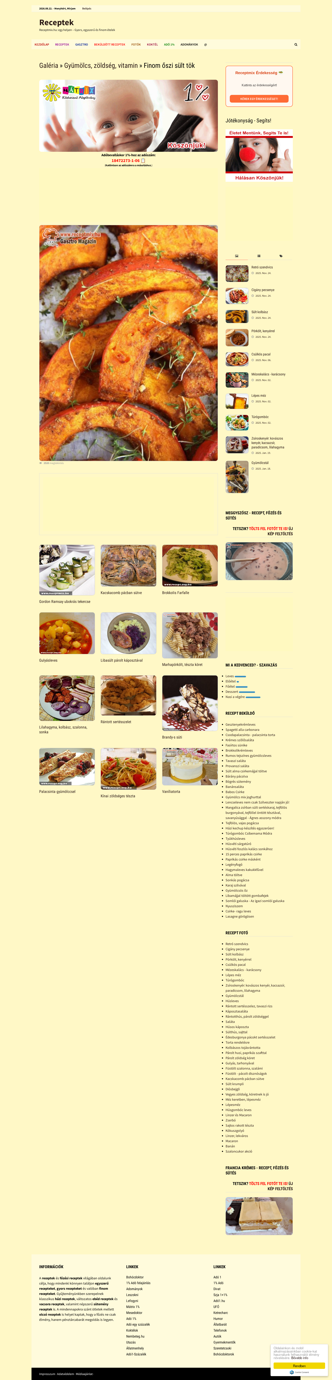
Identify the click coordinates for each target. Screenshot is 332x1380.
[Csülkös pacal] (237, 355)
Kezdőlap (42, 44)
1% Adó (218, 1283)
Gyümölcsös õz (237, 890)
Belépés (86, 8)
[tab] (237, 256)
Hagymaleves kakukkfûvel (244, 869)
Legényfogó (234, 864)
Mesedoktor (134, 1313)
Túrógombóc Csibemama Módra (249, 833)
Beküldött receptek (109, 44)
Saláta (230, 1021)
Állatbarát (220, 1324)
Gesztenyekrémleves (241, 724)
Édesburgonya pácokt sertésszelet (250, 1037)
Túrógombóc (260, 417)
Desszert (232, 691)
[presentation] (237, 256)
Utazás (131, 1342)
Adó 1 (217, 1277)
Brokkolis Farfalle (175, 592)
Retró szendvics (262, 267)
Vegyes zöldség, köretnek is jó (247, 1094)
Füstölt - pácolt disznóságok (246, 1073)
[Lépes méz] (237, 396)
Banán (230, 1146)
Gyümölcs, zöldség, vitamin (101, 65)
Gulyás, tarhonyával (240, 1063)
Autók (217, 1336)
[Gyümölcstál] (237, 463)
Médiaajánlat (84, 1374)
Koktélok (132, 1330)
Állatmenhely (135, 1348)
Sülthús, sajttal (236, 1032)
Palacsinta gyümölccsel (57, 791)
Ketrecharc (220, 1313)
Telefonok (220, 1330)
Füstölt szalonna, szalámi (244, 1068)
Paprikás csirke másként (243, 859)
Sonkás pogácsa (237, 880)
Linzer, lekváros (237, 1136)
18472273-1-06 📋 (129, 160)
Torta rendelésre (238, 1042)
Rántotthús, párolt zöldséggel (247, 1016)
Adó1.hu (219, 1301)
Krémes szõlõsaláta (240, 740)
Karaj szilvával (236, 885)
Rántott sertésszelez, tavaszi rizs (249, 1006)
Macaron (232, 1141)
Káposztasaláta (237, 1011)
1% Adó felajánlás (138, 1283)
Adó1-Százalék (136, 1354)
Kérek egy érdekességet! (259, 99)
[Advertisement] (128, 195)
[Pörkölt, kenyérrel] (237, 331)
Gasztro (81, 44)
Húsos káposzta (237, 1027)
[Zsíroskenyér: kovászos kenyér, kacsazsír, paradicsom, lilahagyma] (237, 439)
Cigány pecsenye (262, 290)
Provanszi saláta (237, 766)
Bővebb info (299, 1357)
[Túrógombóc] (237, 417)
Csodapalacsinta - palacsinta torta (250, 735)
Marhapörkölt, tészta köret (182, 664)
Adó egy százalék (138, 1324)
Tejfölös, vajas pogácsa (242, 823)
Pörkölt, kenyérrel (263, 331)
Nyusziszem (234, 906)
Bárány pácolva (237, 776)
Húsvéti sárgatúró (238, 843)
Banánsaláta (235, 786)
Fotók (136, 44)
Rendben (299, 1365)
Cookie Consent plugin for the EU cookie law (299, 1372)
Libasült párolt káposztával (122, 660)
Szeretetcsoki (222, 1348)
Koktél (152, 44)
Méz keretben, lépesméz (243, 1099)
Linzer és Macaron (239, 1115)
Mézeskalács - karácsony (268, 374)
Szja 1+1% (220, 1295)
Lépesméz (233, 1104)
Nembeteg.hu (135, 1336)
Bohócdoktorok (223, 1354)
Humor (218, 1319)
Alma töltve (234, 875)
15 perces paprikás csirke (244, 854)
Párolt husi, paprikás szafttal (246, 1053)
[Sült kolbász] (237, 312)
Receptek (56, 22)
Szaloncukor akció (239, 1151)
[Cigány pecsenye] (237, 290)
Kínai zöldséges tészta (118, 796)
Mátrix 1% (132, 1307)
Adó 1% (169, 44)
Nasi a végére (236, 697)
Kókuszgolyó (235, 1130)
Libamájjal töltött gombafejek (247, 895)
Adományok (189, 44)
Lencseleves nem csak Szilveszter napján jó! (257, 802)
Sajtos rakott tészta (240, 1125)
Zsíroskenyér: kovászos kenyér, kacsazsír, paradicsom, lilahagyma (267, 442)
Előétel (231, 681)
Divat (216, 1289)
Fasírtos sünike (236, 745)
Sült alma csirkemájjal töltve (246, 771)
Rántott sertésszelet (116, 721)
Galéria (48, 65)
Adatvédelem (65, 1374)
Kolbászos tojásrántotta (243, 1047)
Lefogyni (132, 1301)
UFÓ (216, 1307)
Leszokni (132, 1295)
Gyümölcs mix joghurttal (243, 797)
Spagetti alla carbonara (242, 729)
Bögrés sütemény (238, 781)
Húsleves (232, 1001)
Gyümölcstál (260, 463)
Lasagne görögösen (240, 916)
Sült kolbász (259, 312)
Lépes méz (258, 395)
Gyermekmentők (224, 1342)
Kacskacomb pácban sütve (121, 592)
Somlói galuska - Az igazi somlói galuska (255, 901)
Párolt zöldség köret (240, 1058)
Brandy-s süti (172, 737)
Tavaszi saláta (236, 760)
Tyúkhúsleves (235, 838)
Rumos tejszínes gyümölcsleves (248, 755)
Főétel (231, 686)
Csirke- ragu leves (238, 911)
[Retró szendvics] (237, 268)
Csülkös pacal (261, 354)
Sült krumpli (235, 1084)
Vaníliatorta (171, 791)
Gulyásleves (48, 660)
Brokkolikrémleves (239, 750)
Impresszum (47, 1374)
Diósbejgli (233, 1089)
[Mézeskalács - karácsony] (237, 375)
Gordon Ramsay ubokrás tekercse (64, 601)
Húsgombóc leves (238, 1110)
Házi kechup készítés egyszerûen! (250, 828)
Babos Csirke (235, 792)
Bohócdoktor (135, 1277)
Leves (230, 676)
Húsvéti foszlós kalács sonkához (249, 849)
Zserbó (231, 1120)
